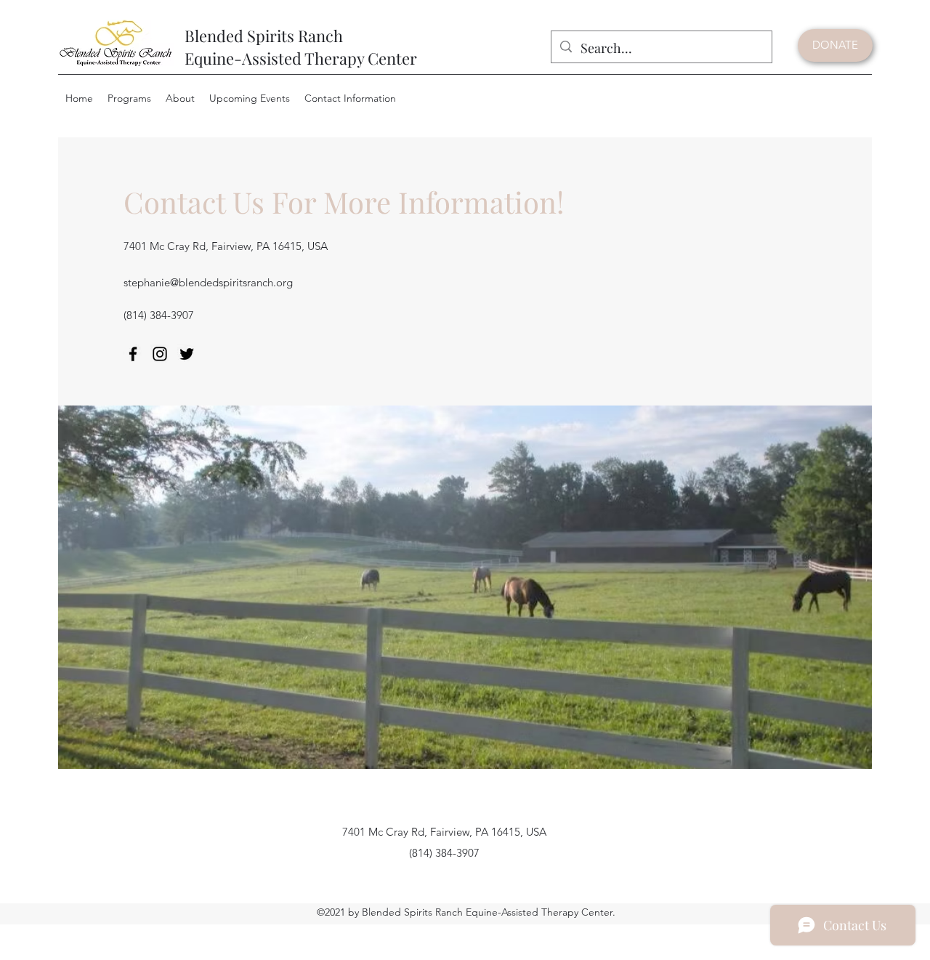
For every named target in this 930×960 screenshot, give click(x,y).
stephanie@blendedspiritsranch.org (208, 282)
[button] (129, 98)
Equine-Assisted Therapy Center (301, 58)
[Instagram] (159, 353)
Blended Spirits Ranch (264, 36)
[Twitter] (186, 353)
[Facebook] (133, 353)
